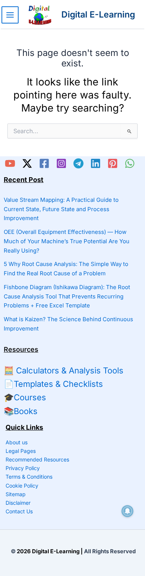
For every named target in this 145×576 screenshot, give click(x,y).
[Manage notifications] (127, 511)
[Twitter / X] (27, 163)
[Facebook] (44, 163)
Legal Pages (21, 451)
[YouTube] (10, 163)
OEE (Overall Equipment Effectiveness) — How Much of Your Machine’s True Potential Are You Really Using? (66, 241)
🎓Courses (25, 397)
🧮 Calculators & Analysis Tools (63, 370)
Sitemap (16, 494)
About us (17, 442)
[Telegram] (78, 163)
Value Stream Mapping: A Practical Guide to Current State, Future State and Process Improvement (61, 209)
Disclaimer (18, 503)
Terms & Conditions (29, 476)
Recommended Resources (37, 459)
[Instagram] (61, 163)
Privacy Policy (23, 468)
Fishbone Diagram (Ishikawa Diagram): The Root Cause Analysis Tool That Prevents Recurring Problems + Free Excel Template (67, 296)
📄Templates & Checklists (53, 384)
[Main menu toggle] (10, 15)
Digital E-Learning (98, 14)
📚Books (21, 411)
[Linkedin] (95, 163)
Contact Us (19, 511)
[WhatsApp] (130, 163)
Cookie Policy (22, 485)
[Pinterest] (112, 163)
